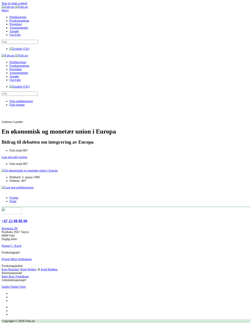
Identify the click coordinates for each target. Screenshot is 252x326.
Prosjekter (15, 24)
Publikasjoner (17, 17)
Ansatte (14, 31)
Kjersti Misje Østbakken (17, 259)
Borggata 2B (10, 228)
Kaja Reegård (10, 269)
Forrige (14, 197)
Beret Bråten (28, 269)
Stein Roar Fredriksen (15, 276)
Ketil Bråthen (49, 269)
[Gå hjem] (15, 6)
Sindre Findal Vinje (14, 286)
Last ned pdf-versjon (14, 157)
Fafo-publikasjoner (21, 101)
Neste (13, 201)
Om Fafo (15, 34)
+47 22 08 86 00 (14, 221)
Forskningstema (19, 20)
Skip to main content (14, 3)
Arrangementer (18, 27)
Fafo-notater (17, 104)
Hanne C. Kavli (11, 245)
